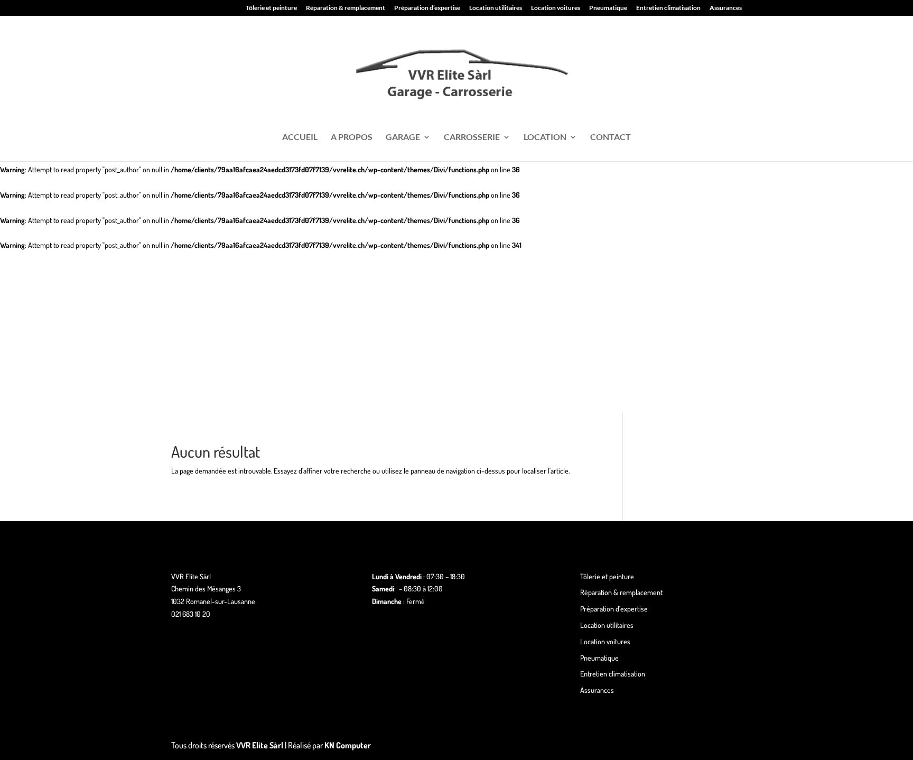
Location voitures (555, 8)
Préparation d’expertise (427, 8)
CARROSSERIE (472, 137)
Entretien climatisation (668, 8)
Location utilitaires (495, 8)
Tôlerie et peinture (271, 8)
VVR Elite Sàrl (259, 745)
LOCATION (545, 137)
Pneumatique (608, 8)
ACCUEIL (300, 137)
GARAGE (403, 137)
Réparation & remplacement (345, 8)
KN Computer (347, 745)
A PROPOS (351, 137)
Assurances (726, 8)
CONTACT (610, 137)
